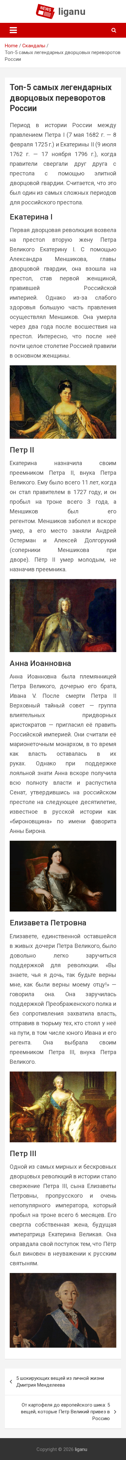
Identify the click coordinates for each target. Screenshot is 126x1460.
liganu (72, 11)
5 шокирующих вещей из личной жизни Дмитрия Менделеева (60, 1381)
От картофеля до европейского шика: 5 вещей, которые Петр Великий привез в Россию (65, 1411)
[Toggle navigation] (13, 30)
